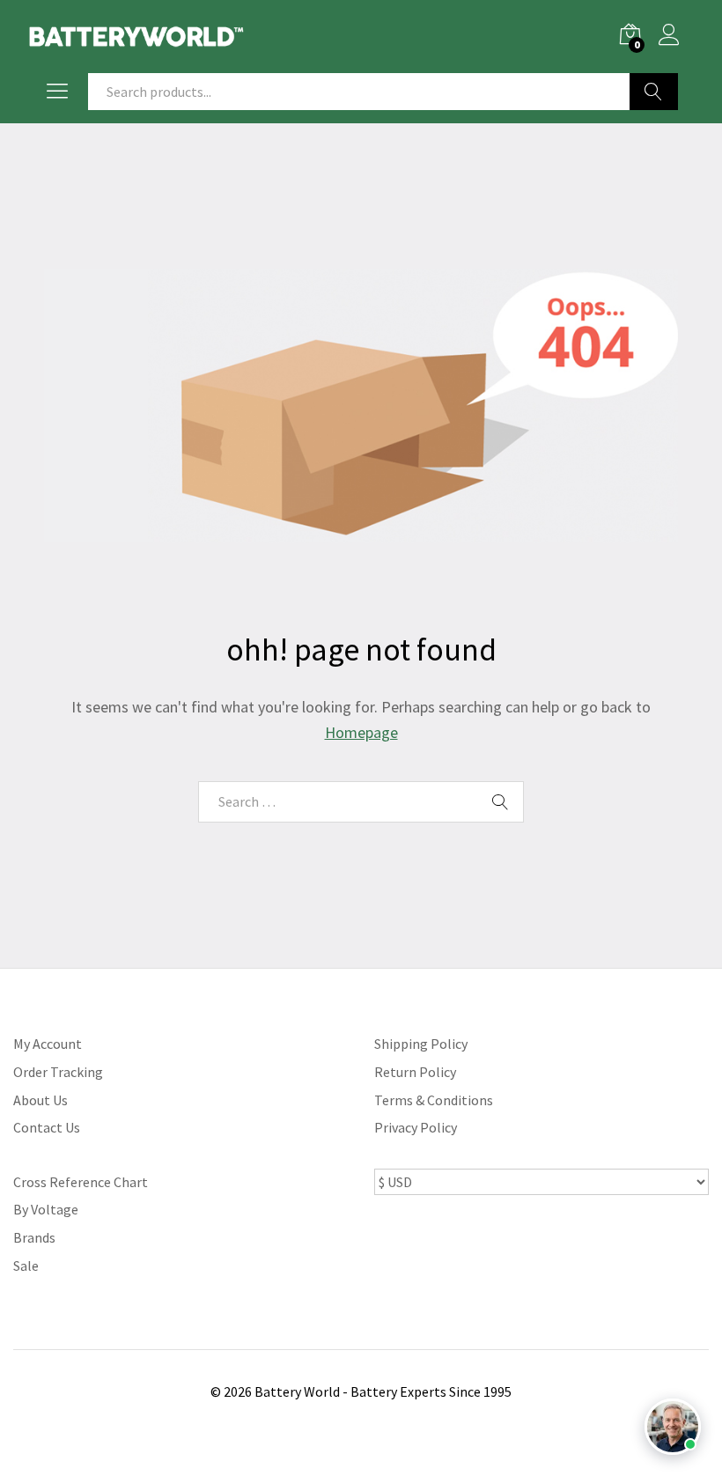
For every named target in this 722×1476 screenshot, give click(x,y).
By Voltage (45, 1209)
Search (654, 91)
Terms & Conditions (433, 1100)
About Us (40, 1100)
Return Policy (415, 1072)
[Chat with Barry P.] (673, 1427)
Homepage (361, 732)
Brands (34, 1237)
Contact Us (46, 1127)
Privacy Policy (415, 1127)
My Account (47, 1043)
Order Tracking (58, 1072)
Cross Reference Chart (80, 1182)
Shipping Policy (421, 1043)
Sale (26, 1265)
